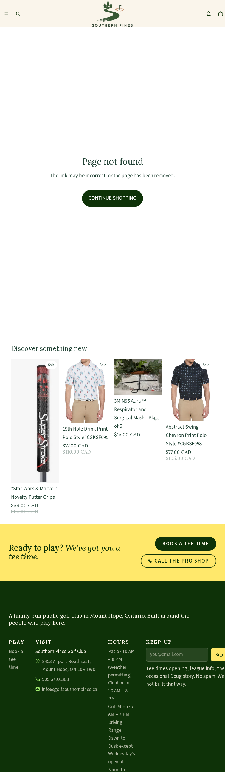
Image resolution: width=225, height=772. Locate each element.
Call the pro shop (181, 561)
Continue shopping (112, 198)
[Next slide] (208, 390)
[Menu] (6, 13)
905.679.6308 (55, 679)
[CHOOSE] (51, 474)
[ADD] (154, 387)
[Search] (18, 14)
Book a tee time (185, 543)
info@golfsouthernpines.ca (69, 689)
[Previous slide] (172, 390)
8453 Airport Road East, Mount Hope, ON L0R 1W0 (68, 665)
